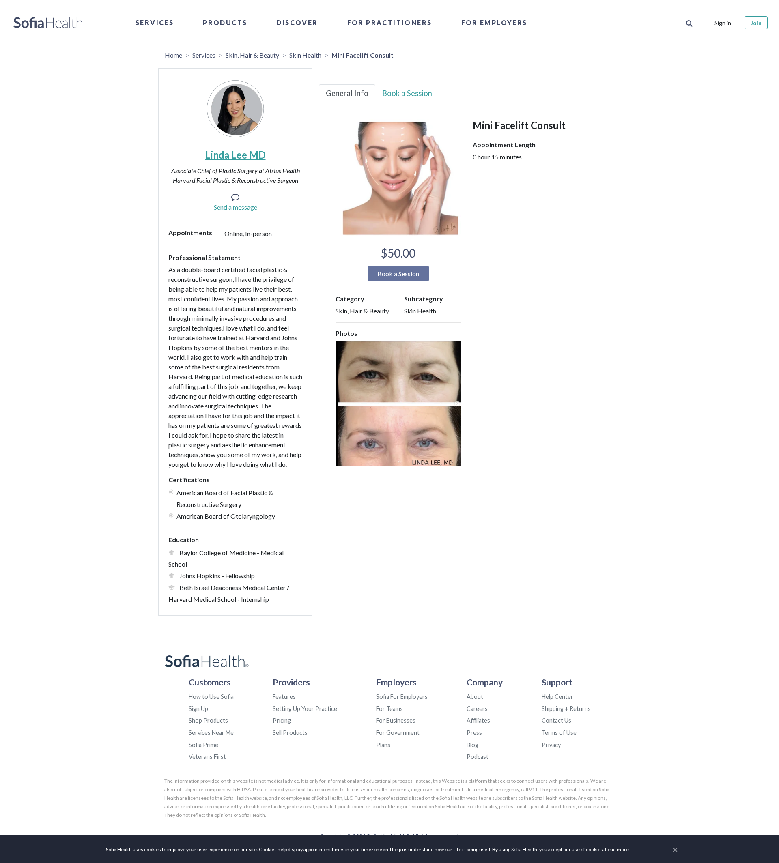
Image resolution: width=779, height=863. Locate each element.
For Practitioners (389, 22)
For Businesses (395, 720)
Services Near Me (211, 732)
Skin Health (305, 55)
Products (225, 22)
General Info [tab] (347, 93)
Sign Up (198, 708)
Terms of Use (559, 732)
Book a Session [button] (398, 273)
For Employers (494, 22)
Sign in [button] (722, 22)
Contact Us (556, 720)
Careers (477, 708)
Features (284, 696)
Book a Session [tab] (407, 93)
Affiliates (478, 720)
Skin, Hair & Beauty (252, 55)
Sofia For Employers (402, 696)
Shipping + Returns (566, 708)
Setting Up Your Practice (305, 708)
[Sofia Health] (48, 23)
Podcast (477, 756)
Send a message (235, 207)
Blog (472, 744)
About (475, 696)
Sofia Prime (203, 744)
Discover (297, 22)
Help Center (557, 696)
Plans (383, 744)
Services (155, 22)
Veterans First (207, 756)
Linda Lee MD (235, 155)
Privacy (551, 744)
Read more (617, 849)
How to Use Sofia (211, 696)
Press (474, 732)
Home (173, 55)
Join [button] (756, 22)
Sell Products (290, 732)
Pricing (282, 720)
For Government (398, 732)
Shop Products (208, 720)
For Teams (389, 708)
